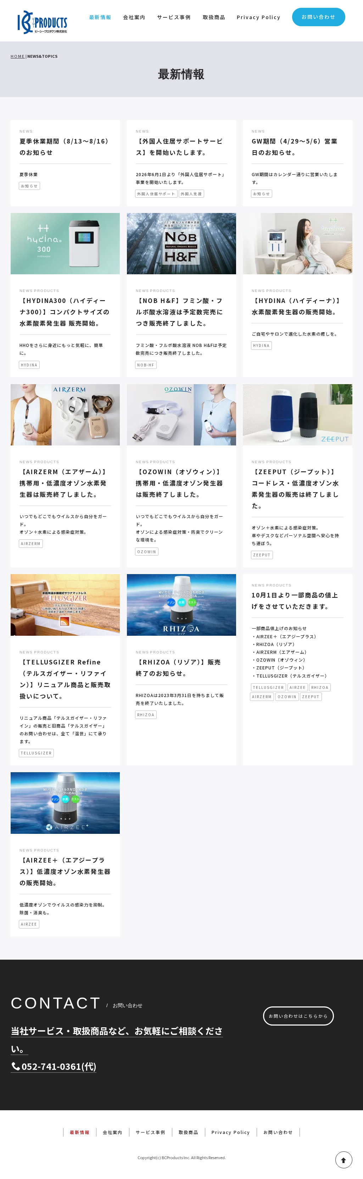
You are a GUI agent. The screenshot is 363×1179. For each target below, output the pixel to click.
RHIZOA (146, 714)
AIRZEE (298, 687)
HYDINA (29, 364)
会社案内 (134, 17)
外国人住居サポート (156, 193)
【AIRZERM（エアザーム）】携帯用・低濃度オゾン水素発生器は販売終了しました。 (64, 483)
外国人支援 (191, 193)
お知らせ (29, 186)
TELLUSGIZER (36, 753)
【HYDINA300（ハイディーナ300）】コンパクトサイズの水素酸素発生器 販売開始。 (64, 311)
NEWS (26, 131)
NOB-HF (146, 364)
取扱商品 (214, 17)
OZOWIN (146, 551)
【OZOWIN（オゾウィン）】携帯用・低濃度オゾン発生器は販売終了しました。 (179, 483)
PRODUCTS (47, 291)
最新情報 (100, 17)
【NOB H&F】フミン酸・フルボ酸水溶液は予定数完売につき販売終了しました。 (179, 311)
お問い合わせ (319, 16)
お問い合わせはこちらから (298, 1016)
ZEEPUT (262, 554)
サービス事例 (174, 17)
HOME (18, 56)
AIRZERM (31, 543)
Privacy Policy (259, 17)
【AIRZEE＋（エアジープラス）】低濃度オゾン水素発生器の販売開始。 (65, 871)
